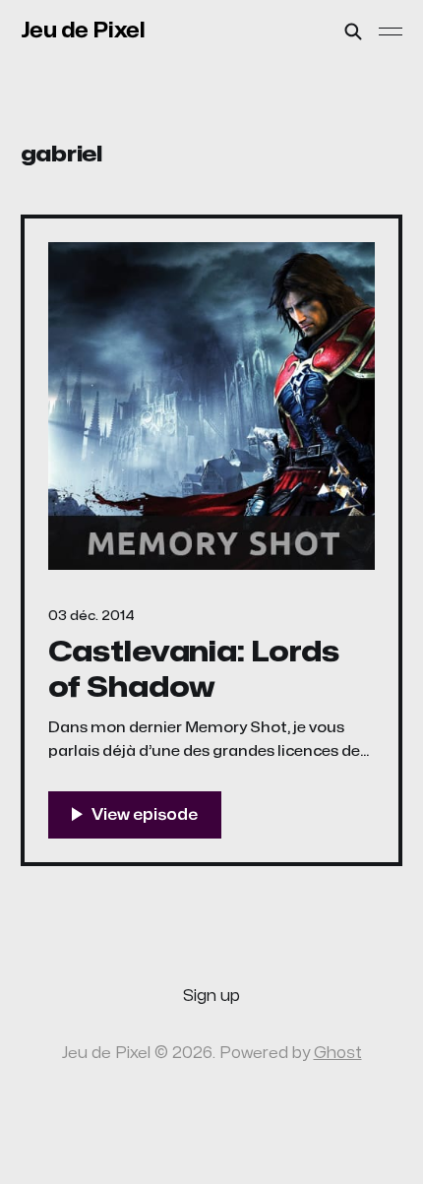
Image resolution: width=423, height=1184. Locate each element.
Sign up (211, 996)
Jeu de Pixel (83, 30)
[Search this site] (353, 31)
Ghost (338, 1053)
